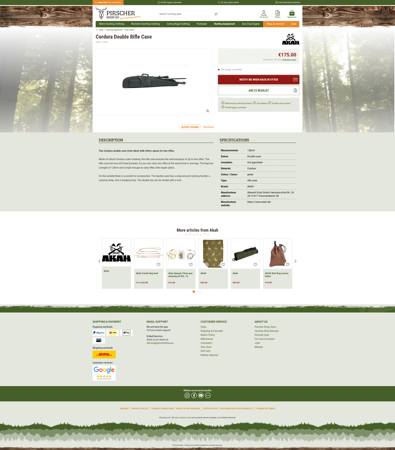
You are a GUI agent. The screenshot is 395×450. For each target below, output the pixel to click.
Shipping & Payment (212, 330)
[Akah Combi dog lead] (148, 254)
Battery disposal (209, 355)
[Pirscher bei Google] (104, 372)
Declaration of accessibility (237, 408)
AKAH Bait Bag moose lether (276, 275)
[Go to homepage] (120, 13)
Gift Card (205, 351)
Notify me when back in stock (258, 79)
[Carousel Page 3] (201, 291)
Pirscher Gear (262, 334)
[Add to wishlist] (159, 264)
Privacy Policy (140, 408)
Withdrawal (207, 339)
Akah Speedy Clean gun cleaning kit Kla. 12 (180, 275)
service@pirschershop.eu (160, 343)
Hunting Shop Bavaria (267, 330)
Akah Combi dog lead (147, 273)
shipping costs (289, 59)
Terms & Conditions (162, 408)
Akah (106, 271)
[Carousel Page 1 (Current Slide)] (194, 291)
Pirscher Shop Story (265, 326)
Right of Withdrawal (188, 408)
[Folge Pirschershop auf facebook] (194, 395)
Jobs (257, 343)
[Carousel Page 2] (197, 291)
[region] (154, 81)
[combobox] (185, 14)
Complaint (206, 343)
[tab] (190, 127)
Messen (259, 347)
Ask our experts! (109, 2)
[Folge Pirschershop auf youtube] (201, 395)
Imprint (124, 408)
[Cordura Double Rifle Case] (154, 81)
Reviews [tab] (209, 127)
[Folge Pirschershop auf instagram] (187, 395)
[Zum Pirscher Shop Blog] (208, 395)
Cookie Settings (265, 408)
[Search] (216, 14)
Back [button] (102, 30)
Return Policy (208, 334)
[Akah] (290, 39)
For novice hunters (265, 339)
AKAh (203, 273)
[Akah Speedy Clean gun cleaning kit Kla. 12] (181, 254)
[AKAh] (213, 254)
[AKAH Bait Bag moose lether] (277, 254)
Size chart (206, 347)
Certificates (210, 408)
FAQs (203, 326)
